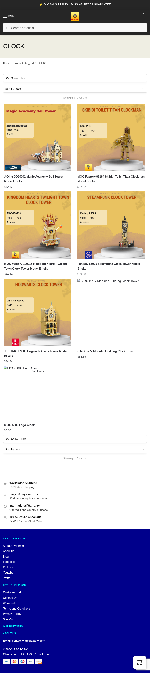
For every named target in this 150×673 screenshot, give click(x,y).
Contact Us (10, 597)
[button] (139, 662)
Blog (6, 556)
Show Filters (18, 78)
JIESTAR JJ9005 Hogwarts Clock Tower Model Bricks (35, 353)
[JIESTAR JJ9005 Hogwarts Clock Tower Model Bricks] (37, 312)
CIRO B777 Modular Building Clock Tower (106, 351)
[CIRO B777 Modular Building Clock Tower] (111, 312)
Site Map (8, 619)
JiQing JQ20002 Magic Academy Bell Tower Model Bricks (33, 179)
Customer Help (12, 592)
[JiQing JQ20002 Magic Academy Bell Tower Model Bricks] (37, 137)
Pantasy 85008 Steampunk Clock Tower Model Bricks (108, 266)
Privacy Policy (12, 613)
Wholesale (9, 603)
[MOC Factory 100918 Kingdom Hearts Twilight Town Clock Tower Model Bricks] (37, 225)
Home (7, 63)
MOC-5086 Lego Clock (19, 425)
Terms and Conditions (17, 608)
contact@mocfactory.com (28, 640)
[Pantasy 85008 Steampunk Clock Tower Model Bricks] (111, 225)
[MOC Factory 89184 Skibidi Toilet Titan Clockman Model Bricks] (111, 137)
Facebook (9, 561)
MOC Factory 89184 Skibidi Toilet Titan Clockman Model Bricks (111, 179)
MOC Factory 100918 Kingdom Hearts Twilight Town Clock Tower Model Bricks (35, 266)
